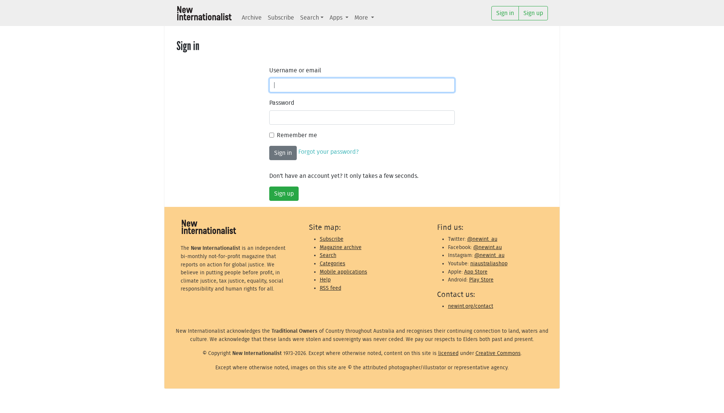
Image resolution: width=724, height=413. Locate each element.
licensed (448, 353)
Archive (252, 18)
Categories (332, 263)
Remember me (297, 135)
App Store (476, 272)
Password (282, 103)
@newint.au (487, 247)
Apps (337, 18)
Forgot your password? (328, 152)
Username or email (295, 70)
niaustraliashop (489, 263)
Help (325, 280)
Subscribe (281, 18)
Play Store (481, 280)
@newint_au (482, 239)
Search (309, 18)
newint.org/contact (470, 306)
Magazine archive (341, 247)
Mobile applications (343, 272)
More (362, 18)
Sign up (284, 194)
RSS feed (330, 288)
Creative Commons (498, 353)
